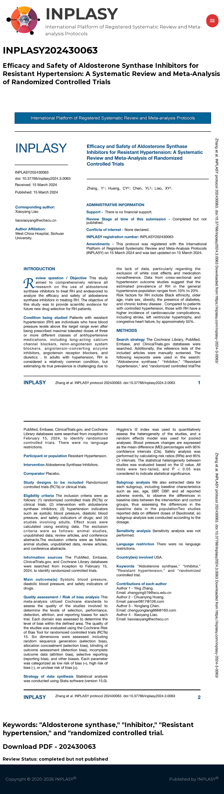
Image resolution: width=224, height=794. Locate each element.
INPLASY (81, 14)
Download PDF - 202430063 (49, 747)
